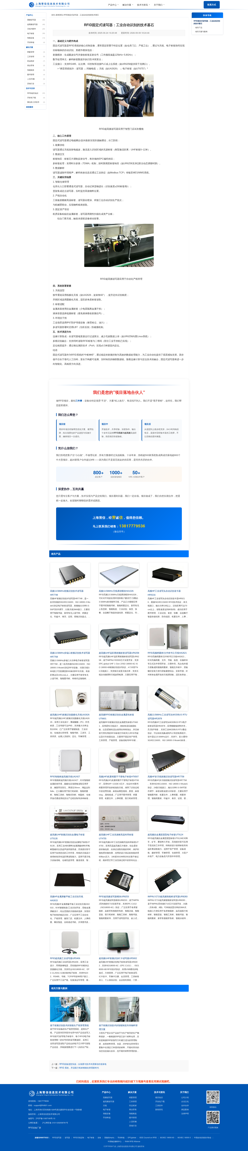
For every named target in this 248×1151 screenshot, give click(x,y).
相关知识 (159, 1097)
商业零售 (36, 65)
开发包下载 (36, 97)
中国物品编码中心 (115, 1141)
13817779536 (132, 526)
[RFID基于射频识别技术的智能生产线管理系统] (70, 1009)
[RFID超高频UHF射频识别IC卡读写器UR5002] (119, 942)
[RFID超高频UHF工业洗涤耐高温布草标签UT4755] (119, 818)
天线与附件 (36, 28)
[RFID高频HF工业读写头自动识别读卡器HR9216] (168, 574)
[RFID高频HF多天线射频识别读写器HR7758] (168, 760)
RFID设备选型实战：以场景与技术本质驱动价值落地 (82, 1064)
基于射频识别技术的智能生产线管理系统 (69, 1025)
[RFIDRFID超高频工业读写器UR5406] (70, 942)
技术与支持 (30, 88)
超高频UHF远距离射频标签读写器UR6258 (119, 653)
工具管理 (36, 56)
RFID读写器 (56, 1137)
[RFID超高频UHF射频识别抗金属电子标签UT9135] (70, 818)
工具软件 (159, 1105)
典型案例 (29, 107)
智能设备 (36, 37)
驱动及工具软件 (36, 102)
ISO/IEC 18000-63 (167, 1137)
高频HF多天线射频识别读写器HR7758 (166, 776)
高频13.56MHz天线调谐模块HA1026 (116, 591)
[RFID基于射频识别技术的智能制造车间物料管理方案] (119, 1009)
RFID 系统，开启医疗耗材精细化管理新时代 (79, 1067)
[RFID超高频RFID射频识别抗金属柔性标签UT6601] (119, 698)
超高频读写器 (36, 24)
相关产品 (198, 27)
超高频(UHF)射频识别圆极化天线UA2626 (69, 714)
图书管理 (36, 74)
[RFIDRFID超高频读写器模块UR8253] (119, 880)
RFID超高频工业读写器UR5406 (65, 958)
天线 (105, 1105)
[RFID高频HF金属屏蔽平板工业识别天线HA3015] (70, 880)
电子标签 (36, 33)
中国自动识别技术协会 (202, 1137)
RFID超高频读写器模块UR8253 (114, 896)
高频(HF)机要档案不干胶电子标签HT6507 (119, 776)
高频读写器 (36, 19)
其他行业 (36, 83)
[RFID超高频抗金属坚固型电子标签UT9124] (168, 818)
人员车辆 (133, 1121)
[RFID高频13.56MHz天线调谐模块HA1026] (119, 574)
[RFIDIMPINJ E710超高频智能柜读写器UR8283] (168, 880)
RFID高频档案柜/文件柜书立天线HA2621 (167, 653)
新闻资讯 (59, 15)
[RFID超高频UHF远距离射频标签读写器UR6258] (119, 636)
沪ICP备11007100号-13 (45, 1118)
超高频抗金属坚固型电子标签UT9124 (165, 834)
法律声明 (185, 1113)
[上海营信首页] (49, 5)
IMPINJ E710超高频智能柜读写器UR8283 (167, 896)
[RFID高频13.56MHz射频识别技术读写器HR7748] (70, 574)
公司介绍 (185, 1097)
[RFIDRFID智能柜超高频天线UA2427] (70, 760)
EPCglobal (132, 1137)
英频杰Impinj (109, 1137)
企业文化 (185, 1101)
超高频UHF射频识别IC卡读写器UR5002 (118, 958)
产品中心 (29, 15)
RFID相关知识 (36, 93)
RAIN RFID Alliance (132, 1141)
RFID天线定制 (78, 1137)
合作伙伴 (185, 1105)
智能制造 (36, 70)
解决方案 (29, 47)
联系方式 (211, 4)
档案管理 (36, 52)
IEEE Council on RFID (148, 1137)
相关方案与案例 (201, 31)
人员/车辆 (36, 79)
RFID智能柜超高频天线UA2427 (65, 776)
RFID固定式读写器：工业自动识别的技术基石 (207, 22)
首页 (53, 15)
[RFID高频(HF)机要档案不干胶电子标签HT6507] (119, 760)
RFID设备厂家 (34, 1127)
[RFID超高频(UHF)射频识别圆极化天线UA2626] (70, 698)
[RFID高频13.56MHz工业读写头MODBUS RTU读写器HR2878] (168, 698)
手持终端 (36, 42)
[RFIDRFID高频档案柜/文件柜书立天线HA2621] (168, 636)
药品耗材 (36, 61)
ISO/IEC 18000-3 (184, 1137)
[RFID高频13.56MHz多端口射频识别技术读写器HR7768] (70, 636)
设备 (99, 1137)
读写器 (67, 1137)
